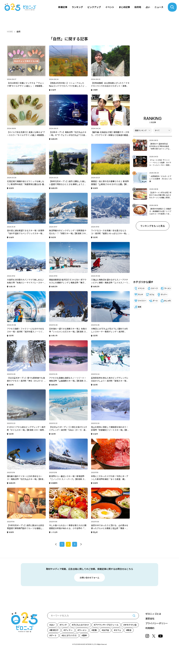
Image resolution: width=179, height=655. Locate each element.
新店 (129, 630)
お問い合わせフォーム (89, 577)
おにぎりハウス (70, 635)
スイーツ (154, 288)
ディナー (164, 294)
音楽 (139, 307)
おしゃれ (167, 301)
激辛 (85, 635)
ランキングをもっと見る (152, 226)
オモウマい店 (130, 625)
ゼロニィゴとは (153, 613)
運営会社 (149, 618)
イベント (109, 7)
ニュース (159, 7)
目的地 (137, 7)
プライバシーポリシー (156, 623)
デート (155, 301)
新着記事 (62, 7)
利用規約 (149, 628)
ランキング (77, 7)
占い (148, 7)
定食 (95, 630)
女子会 (106, 630)
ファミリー (142, 301)
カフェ (151, 294)
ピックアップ (94, 7)
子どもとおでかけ (81, 625)
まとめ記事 (124, 7)
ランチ (140, 294)
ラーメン (167, 288)
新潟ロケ (55, 630)
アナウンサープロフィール (106, 625)
